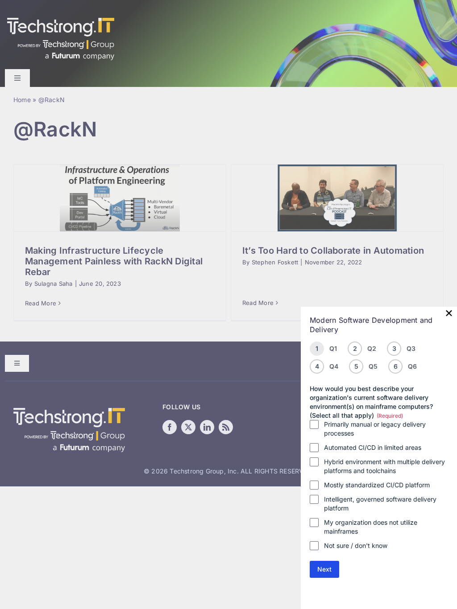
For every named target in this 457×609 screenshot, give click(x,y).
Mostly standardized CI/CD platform (377, 485)
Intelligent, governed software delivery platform (380, 503)
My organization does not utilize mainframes (370, 526)
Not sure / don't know (355, 545)
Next (324, 569)
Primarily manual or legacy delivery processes (375, 428)
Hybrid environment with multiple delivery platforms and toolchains (384, 466)
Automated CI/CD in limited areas (372, 447)
